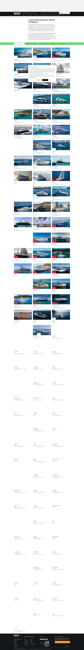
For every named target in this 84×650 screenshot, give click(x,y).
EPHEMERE (35, 551)
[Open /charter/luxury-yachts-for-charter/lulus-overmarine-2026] (42, 608)
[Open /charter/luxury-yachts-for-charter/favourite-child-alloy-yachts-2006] (42, 268)
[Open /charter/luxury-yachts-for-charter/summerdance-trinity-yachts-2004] (61, 469)
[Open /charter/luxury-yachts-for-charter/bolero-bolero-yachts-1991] (23, 577)
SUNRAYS (54, 228)
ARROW (35, 243)
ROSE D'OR (35, 366)
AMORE (16, 366)
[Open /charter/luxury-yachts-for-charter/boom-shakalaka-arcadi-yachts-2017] (61, 207)
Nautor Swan (54, 183)
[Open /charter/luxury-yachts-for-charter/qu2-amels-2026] (61, 608)
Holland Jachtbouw (36, 229)
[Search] (24, 43)
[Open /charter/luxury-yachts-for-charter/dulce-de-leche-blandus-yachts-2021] (42, 191)
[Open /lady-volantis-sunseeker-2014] (61, 453)
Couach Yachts (54, 352)
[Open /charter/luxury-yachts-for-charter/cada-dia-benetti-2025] (61, 284)
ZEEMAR (16, 351)
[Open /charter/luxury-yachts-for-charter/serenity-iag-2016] (61, 99)
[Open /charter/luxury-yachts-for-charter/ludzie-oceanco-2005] (61, 392)
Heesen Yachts (35, 90)
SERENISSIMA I (55, 567)
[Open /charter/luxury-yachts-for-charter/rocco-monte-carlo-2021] (42, 592)
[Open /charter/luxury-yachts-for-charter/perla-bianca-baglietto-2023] (42, 284)
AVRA (34, 182)
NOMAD (54, 151)
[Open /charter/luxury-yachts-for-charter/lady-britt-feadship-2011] (23, 299)
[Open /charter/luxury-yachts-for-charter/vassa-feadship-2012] (61, 315)
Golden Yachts (54, 429)
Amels (53, 152)
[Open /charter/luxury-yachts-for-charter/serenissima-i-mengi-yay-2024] (61, 561)
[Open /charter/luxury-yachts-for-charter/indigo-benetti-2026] (42, 160)
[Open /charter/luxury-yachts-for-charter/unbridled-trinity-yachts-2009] (61, 484)
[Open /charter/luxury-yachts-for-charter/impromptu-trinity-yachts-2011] (42, 469)
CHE (34, 629)
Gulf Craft (54, 275)
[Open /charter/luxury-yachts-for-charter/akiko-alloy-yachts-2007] (23, 638)
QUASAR (16, 505)
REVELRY (54, 413)
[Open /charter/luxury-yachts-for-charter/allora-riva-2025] (23, 623)
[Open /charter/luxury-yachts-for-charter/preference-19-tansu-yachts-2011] (61, 299)
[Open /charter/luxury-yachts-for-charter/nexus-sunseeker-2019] (23, 53)
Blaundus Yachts (36, 198)
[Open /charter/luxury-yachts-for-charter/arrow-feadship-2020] (42, 238)
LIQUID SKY (16, 536)
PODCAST (42, 12)
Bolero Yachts (16, 583)
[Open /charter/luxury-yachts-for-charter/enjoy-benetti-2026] (23, 438)
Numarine (35, 121)
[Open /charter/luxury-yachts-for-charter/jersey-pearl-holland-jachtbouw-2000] (42, 222)
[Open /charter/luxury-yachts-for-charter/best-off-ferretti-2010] (61, 130)
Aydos (15, 352)
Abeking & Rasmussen (36, 383)
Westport (34, 352)
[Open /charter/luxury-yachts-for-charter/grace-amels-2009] (42, 253)
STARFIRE (35, 413)
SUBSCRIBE (50, 12)
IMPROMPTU (36, 474)
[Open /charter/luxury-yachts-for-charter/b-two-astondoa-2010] (23, 222)
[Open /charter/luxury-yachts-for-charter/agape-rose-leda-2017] (23, 546)
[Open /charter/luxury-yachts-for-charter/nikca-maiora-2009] (61, 623)
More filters (61, 43)
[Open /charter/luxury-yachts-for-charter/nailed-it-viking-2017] (61, 330)
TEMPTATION (36, 104)
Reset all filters (66, 46)
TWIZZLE (16, 259)
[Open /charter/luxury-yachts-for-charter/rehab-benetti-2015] (42, 453)
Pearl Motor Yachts (17, 90)
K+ (33, 212)
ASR (53, 521)
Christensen (16, 368)
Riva (15, 630)
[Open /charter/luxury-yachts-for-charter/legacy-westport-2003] (42, 345)
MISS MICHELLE (17, 490)
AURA (34, 320)
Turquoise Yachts (36, 429)
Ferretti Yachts (54, 136)
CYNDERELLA (36, 135)
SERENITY (54, 104)
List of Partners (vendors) (32, 77)
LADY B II (54, 582)
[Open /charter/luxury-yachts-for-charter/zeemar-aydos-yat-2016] (23, 345)
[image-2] (35, 88)
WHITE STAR (55, 89)
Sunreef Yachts (35, 630)
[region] (42, 73)
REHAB (34, 459)
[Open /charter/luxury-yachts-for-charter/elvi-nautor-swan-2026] (61, 176)
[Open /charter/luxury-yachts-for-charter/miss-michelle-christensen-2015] (23, 484)
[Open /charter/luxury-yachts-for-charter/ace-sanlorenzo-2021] (61, 53)
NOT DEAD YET (55, 197)
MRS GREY (16, 212)
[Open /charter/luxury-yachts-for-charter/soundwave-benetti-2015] (23, 68)
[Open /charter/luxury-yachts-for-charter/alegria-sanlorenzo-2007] (61, 546)
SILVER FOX (54, 243)
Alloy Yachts (35, 275)
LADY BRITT (16, 305)
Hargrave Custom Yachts (37, 136)
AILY (15, 274)
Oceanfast (35, 583)
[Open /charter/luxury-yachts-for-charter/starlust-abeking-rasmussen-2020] (42, 376)
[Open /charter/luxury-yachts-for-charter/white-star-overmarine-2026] (61, 83)
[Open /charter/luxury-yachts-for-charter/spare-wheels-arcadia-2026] (61, 530)
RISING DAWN (55, 274)
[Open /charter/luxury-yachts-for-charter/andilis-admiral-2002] (42, 145)
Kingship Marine (54, 260)
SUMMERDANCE (55, 474)
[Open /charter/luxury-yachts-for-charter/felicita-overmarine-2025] (23, 315)
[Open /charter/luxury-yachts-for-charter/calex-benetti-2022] (23, 407)
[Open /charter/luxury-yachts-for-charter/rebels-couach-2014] (61, 345)
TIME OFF (35, 505)
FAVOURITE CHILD (37, 274)
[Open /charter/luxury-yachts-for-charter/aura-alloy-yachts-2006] (42, 315)
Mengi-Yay (54, 568)
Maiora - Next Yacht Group (18, 136)
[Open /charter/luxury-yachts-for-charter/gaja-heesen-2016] (42, 83)
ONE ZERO (35, 120)
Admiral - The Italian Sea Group (38, 152)
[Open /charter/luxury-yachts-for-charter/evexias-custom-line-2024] (23, 592)
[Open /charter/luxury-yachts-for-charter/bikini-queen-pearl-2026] (23, 83)
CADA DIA (54, 289)
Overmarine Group (55, 90)
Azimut (15, 121)
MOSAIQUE (35, 428)
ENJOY (15, 444)
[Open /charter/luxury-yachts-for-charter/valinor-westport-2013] (42, 484)
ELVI (53, 182)
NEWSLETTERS (55, 12)
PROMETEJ (54, 644)
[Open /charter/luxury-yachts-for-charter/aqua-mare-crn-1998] (42, 392)
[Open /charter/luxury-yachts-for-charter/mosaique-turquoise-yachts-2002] (42, 423)
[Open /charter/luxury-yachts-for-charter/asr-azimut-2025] (61, 515)
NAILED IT (54, 336)
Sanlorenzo (54, 59)
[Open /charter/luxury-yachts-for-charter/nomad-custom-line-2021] (23, 160)
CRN (34, 337)
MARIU (34, 305)
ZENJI (53, 366)
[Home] (18, 14)
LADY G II (54, 120)
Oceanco (53, 229)
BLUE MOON (35, 58)
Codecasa (35, 306)
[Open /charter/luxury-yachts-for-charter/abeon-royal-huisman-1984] (42, 530)
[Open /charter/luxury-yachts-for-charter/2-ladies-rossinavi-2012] (42, 515)
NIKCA (53, 629)
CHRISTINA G (55, 259)
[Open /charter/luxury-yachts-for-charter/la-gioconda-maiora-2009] (23, 130)
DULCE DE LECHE (37, 197)
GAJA (34, 89)
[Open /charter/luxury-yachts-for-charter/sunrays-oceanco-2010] (61, 222)
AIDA (15, 182)
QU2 (53, 613)
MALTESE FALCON (56, 505)
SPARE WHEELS (55, 536)
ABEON (34, 536)
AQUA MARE (35, 397)
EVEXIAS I (16, 598)
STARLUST (35, 382)
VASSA (53, 320)
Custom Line (16, 167)
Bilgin (15, 506)
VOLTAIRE (35, 644)
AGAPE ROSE (16, 551)
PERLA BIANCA (36, 289)
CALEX (15, 413)
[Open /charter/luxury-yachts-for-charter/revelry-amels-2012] (61, 407)
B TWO (15, 228)
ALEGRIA (54, 551)
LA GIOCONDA (17, 135)
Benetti (15, 75)
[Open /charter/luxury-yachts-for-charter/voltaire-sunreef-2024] (42, 638)
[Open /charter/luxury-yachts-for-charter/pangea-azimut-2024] (23, 114)
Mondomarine (54, 121)
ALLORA (16, 629)
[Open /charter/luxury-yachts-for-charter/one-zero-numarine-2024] (42, 114)
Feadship (34, 244)
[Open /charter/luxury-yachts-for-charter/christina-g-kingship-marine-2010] (61, 253)
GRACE (34, 259)
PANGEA (16, 120)
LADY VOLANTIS (55, 459)
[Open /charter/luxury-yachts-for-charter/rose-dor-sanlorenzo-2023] (42, 361)
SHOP (46, 12)
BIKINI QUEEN (17, 89)
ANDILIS (35, 151)
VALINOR (35, 490)
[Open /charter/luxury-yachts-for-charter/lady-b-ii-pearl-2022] (61, 577)
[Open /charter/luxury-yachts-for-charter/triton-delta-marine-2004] (61, 376)
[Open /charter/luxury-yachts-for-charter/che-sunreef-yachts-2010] (42, 623)
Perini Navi (54, 368)
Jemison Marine (54, 167)
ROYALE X (16, 397)
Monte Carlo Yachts (36, 599)
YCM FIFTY (35, 582)
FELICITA (16, 320)
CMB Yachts (16, 537)
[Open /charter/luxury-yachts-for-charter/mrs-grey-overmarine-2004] (23, 207)
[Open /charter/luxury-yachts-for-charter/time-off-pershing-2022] (42, 500)
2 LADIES (35, 521)
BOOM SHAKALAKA (56, 212)
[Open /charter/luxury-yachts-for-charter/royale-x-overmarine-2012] (23, 392)
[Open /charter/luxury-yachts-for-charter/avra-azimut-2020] (42, 176)
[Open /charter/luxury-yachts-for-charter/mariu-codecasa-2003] (42, 299)
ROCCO (35, 598)
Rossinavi (34, 522)
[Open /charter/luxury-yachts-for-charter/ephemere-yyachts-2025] (42, 546)
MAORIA (16, 459)
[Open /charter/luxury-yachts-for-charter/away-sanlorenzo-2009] (42, 438)
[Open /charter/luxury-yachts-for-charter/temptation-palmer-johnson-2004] (42, 99)
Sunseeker (16, 59)
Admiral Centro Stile (36, 59)
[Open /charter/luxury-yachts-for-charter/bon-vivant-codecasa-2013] (61, 592)
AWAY (34, 444)
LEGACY (35, 351)
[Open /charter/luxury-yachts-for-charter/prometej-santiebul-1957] (61, 638)
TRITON (54, 382)
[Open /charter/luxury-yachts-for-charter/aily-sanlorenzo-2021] (23, 268)
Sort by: (53, 46)
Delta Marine (54, 383)
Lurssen (34, 414)
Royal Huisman (16, 260)
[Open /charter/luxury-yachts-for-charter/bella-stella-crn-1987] (42, 330)
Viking (53, 337)
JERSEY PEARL (36, 228)
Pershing (34, 506)
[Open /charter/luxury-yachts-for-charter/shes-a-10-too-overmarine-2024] (42, 561)
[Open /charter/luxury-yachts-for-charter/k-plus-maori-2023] (42, 207)
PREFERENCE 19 (55, 305)
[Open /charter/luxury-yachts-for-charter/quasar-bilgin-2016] (23, 500)
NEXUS (15, 58)
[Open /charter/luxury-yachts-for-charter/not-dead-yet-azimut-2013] (61, 191)
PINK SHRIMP (55, 166)
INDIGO (35, 166)
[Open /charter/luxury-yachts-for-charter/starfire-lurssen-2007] (42, 407)
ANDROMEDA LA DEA (56, 74)
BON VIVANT (55, 598)
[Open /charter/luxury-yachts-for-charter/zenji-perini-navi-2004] (61, 361)
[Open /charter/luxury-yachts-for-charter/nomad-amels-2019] (61, 145)
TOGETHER (54, 444)
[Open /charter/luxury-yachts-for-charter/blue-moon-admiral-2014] (42, 53)
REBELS (54, 351)
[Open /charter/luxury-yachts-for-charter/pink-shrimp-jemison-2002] (61, 160)
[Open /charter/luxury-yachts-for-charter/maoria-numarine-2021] (23, 453)
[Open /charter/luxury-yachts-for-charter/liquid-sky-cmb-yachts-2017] (23, 530)
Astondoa (15, 229)
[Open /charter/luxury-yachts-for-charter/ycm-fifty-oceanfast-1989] (42, 577)
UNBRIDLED (55, 490)
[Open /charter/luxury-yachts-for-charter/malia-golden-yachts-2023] (61, 423)
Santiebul (53, 645)
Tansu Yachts (54, 306)
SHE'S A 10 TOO (36, 567)
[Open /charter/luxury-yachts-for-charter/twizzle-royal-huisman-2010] (23, 253)
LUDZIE (54, 397)
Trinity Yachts (54, 491)
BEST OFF (54, 135)
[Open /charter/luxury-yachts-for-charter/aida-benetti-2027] (23, 176)
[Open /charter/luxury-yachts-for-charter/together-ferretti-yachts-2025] (61, 438)
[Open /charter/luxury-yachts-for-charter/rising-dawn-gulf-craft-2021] (61, 268)
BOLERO (16, 582)
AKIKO (15, 644)
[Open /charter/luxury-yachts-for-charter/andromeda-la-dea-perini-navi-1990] (61, 68)
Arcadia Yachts (54, 537)
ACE (53, 58)
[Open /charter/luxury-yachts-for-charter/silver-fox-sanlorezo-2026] (61, 238)
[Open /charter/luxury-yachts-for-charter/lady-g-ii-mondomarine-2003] (61, 114)
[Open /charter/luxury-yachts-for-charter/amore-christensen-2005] (23, 361)
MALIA (53, 428)
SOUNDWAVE (17, 74)
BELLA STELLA (36, 336)
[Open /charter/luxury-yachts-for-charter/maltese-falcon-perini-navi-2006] (61, 500)
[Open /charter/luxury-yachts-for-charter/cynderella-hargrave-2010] (42, 130)
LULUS (34, 613)
